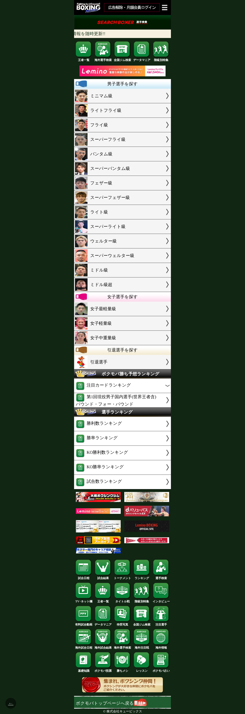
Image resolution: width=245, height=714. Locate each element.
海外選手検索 (103, 59)
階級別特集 (161, 59)
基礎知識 (83, 670)
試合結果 (103, 578)
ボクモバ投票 (103, 670)
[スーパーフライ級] (122, 145)
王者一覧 (83, 59)
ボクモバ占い (161, 670)
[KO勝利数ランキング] (122, 458)
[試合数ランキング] (122, 487)
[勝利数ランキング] (122, 429)
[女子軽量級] (122, 329)
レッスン (142, 670)
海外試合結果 (103, 647)
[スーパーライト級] (122, 232)
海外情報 (161, 647)
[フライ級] (122, 130)
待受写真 (122, 624)
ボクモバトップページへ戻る (105, 703)
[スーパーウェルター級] (122, 261)
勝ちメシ (122, 670)
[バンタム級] (122, 159)
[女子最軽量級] (122, 314)
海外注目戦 (142, 647)
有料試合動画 (83, 624)
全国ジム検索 (122, 59)
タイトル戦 (122, 601)
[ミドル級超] (122, 290)
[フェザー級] (122, 188)
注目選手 (161, 624)
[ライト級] (122, 217)
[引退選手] (122, 367)
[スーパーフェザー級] (122, 203)
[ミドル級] (122, 275)
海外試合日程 (83, 647)
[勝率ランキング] (122, 444)
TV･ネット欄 (83, 601)
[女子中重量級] (122, 343)
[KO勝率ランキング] (122, 473)
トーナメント (122, 578)
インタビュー (161, 601)
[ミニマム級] (122, 101)
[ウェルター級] (122, 246)
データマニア (141, 59)
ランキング (142, 578)
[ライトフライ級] (122, 116)
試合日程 (83, 578)
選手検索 (161, 578)
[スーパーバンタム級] (122, 174)
